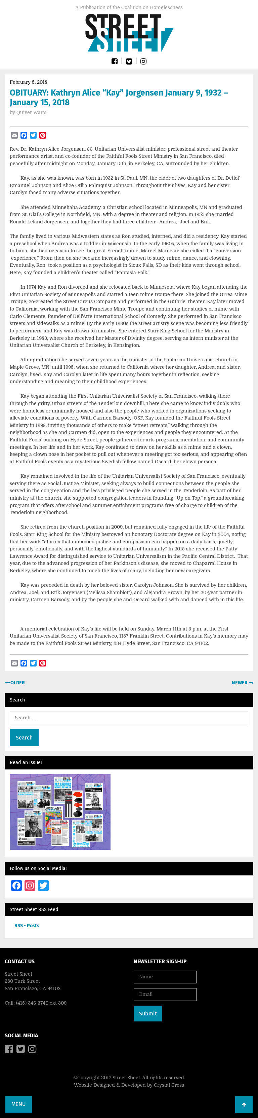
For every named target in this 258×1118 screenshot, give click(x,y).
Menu (18, 1104)
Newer (240, 683)
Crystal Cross (169, 1085)
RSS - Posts (26, 926)
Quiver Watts (31, 112)
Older (17, 683)
